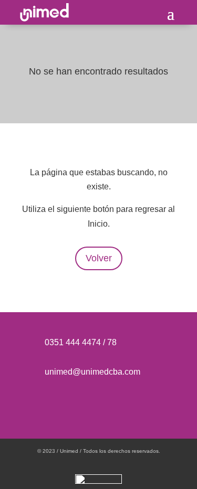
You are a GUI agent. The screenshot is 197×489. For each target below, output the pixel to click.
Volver (99, 258)
